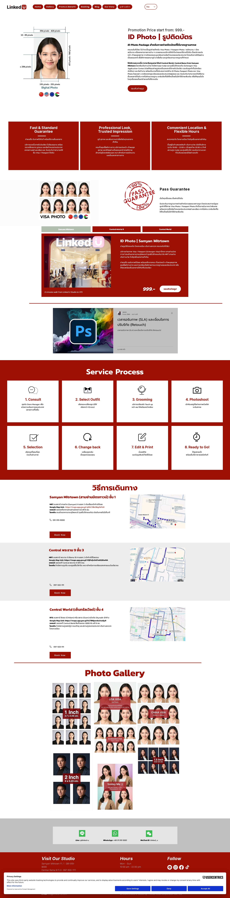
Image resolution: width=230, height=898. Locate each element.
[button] (67, 6)
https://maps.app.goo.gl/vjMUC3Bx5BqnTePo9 (84, 507)
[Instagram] (175, 867)
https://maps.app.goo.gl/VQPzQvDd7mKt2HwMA (86, 560)
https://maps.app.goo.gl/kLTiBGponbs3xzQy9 (85, 620)
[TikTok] (187, 867)
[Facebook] (181, 867)
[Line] (169, 867)
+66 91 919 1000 (115, 840)
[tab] (66, 229)
